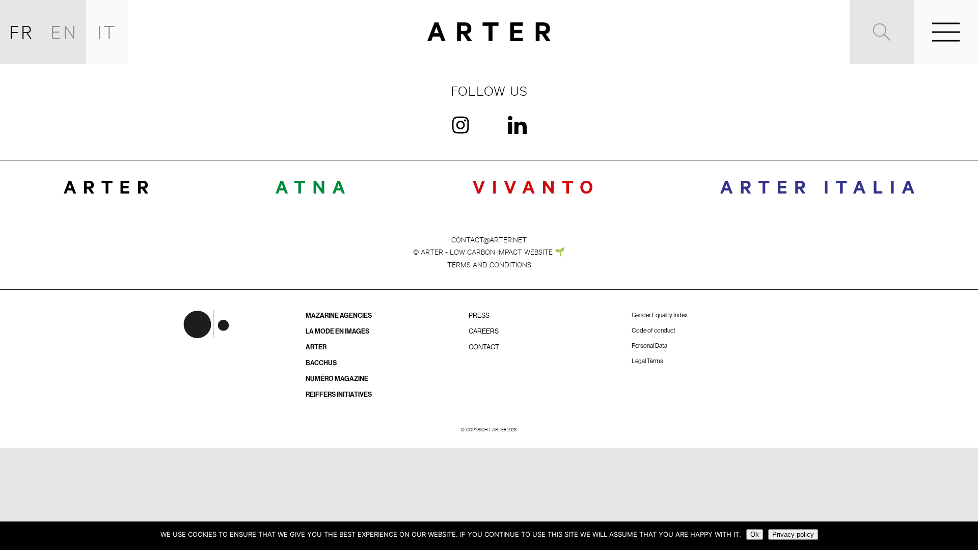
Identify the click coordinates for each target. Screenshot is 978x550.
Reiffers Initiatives (339, 394)
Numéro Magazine (337, 378)
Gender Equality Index (660, 315)
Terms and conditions (489, 264)
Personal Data (649, 345)
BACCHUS (321, 363)
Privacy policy (793, 534)
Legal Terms (647, 361)
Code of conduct (653, 330)
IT (107, 32)
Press (479, 315)
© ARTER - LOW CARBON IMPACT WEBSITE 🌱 (489, 251)
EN (64, 32)
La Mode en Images (337, 331)
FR (21, 32)
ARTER (316, 347)
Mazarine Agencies (339, 315)
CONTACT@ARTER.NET (489, 239)
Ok (754, 534)
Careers (484, 331)
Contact (484, 347)
